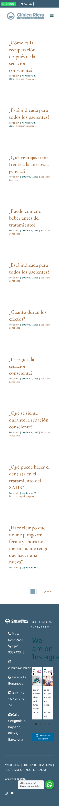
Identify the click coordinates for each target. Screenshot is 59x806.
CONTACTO (39, 769)
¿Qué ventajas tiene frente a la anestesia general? (29, 164)
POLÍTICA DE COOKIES (17, 769)
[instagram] (6, 793)
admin (16, 75)
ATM (46, 567)
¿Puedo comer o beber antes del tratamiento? (25, 218)
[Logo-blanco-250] (16, 620)
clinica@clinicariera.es (24, 668)
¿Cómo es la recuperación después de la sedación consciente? (22, 56)
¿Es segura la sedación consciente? (21, 366)
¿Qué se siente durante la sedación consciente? (29, 420)
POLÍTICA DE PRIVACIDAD (37, 765)
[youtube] (12, 793)
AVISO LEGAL (12, 765)
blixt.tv (23, 778)
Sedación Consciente (26, 79)
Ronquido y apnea (25, 496)
